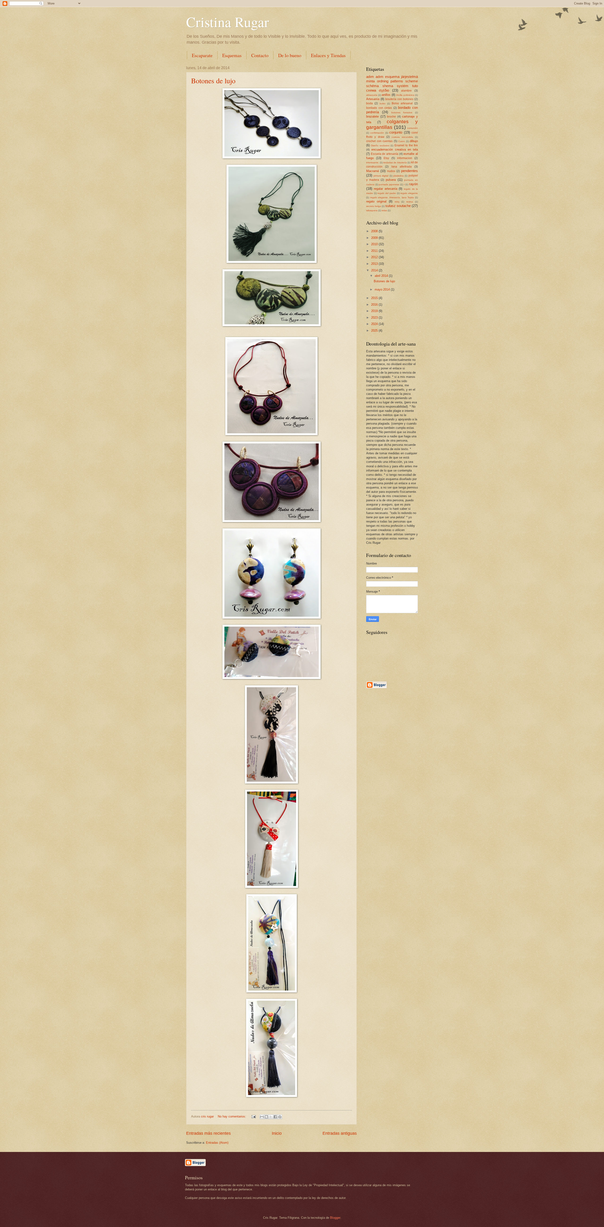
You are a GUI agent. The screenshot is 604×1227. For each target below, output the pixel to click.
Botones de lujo (213, 80)
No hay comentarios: (232, 1116)
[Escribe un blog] (266, 1116)
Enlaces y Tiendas (328, 55)
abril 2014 (382, 276)
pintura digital (380, 175)
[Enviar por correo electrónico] (262, 1116)
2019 (375, 311)
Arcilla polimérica (405, 95)
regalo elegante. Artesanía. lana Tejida (392, 197)
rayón (413, 184)
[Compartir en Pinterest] (279, 1116)
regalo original (376, 201)
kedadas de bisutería (395, 162)
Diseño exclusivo (380, 145)
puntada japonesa (389, 184)
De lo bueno (289, 55)
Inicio (277, 1133)
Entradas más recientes (208, 1133)
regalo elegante (409, 193)
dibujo (414, 141)
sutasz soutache (398, 206)
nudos (391, 171)
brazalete (372, 116)
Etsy (386, 158)
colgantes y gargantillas (392, 124)
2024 (375, 324)
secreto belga (373, 206)
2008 (375, 231)
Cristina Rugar (227, 21)
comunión (412, 128)
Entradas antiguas (340, 1133)
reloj (397, 201)
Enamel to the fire (406, 145)
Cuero (401, 141)
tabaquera (372, 210)
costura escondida (402, 137)
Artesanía (372, 99)
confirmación (377, 132)
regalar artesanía (385, 188)
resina (409, 201)
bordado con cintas (379, 107)
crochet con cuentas (379, 141)
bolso (383, 103)
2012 (375, 257)
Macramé (372, 171)
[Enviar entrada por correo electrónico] (253, 1116)
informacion (404, 158)
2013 (375, 264)
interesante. (372, 162)
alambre (406, 90)
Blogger (335, 1217)
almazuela (371, 95)
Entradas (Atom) (217, 1142)
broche (391, 116)
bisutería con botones (399, 99)
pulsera (391, 179)
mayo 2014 (383, 289)
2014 (375, 270)
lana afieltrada (401, 166)
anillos (386, 95)
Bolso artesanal (402, 103)
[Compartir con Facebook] (275, 1116)
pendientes (409, 171)
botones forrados (401, 112)
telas (384, 210)
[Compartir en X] (270, 1116)
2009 (375, 238)
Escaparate (202, 55)
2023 (375, 317)
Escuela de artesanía (384, 153)
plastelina (398, 175)
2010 (375, 244)
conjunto (395, 132)
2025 (375, 330)
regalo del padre (387, 193)
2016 (375, 304)
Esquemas (232, 55)
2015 (375, 298)
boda (369, 103)
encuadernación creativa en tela (394, 149)
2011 (375, 251)
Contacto (259, 55)
